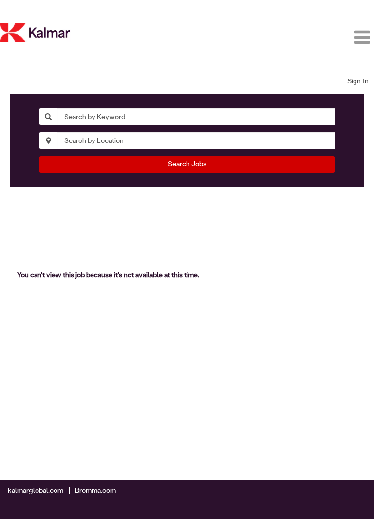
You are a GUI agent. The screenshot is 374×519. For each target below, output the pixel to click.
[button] (311, 38)
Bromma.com (95, 490)
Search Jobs (187, 164)
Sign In (358, 81)
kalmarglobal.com (35, 490)
